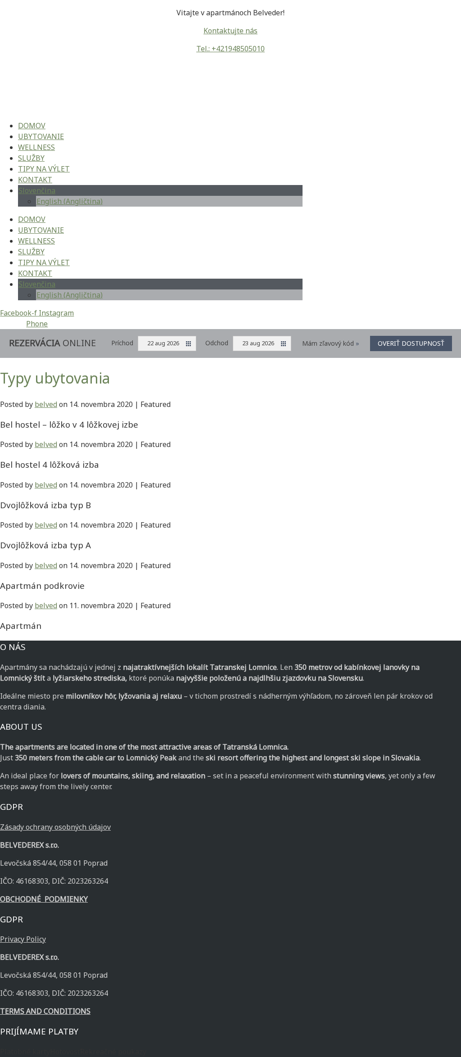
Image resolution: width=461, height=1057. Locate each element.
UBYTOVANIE (41, 136)
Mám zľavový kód (330, 343)
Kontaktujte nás (230, 31)
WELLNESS (36, 147)
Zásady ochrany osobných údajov (55, 827)
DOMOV (31, 126)
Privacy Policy (23, 939)
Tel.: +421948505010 (230, 49)
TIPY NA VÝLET (44, 169)
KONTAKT (35, 180)
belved (46, 404)
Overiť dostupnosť (411, 343)
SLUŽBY (31, 158)
